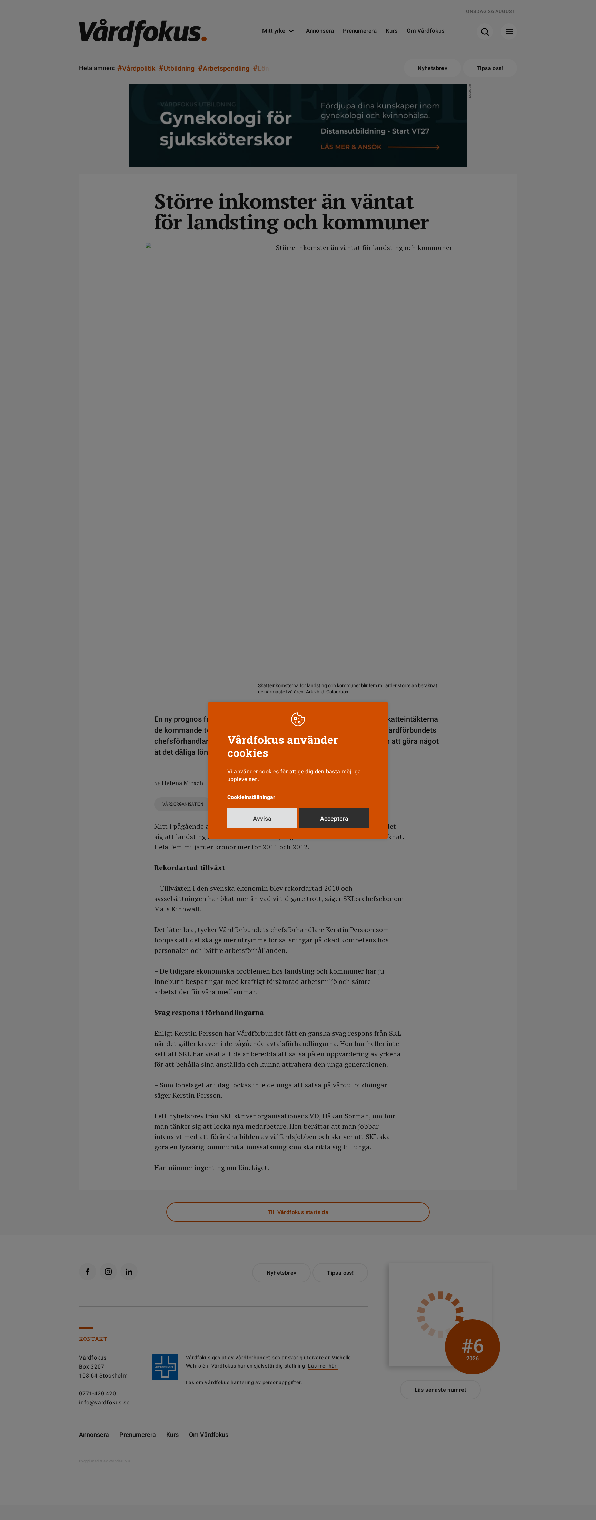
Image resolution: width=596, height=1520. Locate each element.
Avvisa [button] (262, 818)
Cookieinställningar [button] (251, 797)
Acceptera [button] (334, 818)
